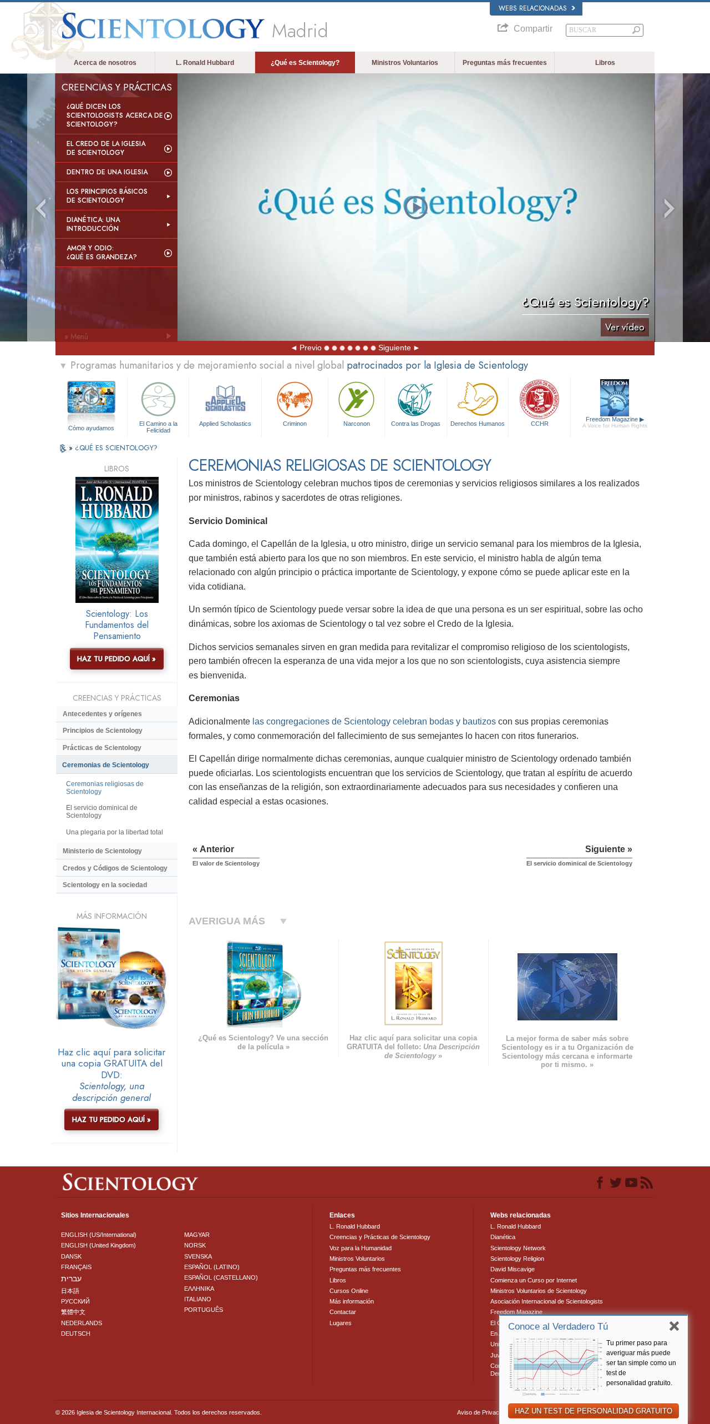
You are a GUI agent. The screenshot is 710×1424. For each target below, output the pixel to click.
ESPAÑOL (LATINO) (212, 1267)
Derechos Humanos (477, 423)
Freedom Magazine (614, 422)
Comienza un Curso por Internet (533, 1280)
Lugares (340, 1323)
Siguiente (394, 347)
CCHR (540, 423)
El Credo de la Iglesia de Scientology (106, 148)
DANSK (71, 1256)
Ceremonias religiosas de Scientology (105, 788)
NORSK (195, 1245)
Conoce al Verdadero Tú (558, 1326)
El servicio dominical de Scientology (102, 811)
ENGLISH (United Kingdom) (98, 1245)
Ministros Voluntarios (405, 63)
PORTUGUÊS (203, 1309)
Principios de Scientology (103, 730)
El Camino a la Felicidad (158, 426)
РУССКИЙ (75, 1301)
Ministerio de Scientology (102, 851)
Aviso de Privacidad (483, 1412)
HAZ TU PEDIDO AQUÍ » (116, 658)
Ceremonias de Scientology (105, 765)
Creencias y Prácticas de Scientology (379, 1237)
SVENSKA (198, 1256)
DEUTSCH (75, 1333)
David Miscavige (512, 1269)
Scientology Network (518, 1248)
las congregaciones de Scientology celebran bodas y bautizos (374, 721)
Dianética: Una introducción (93, 224)
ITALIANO (197, 1299)
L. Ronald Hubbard (205, 63)
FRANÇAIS (76, 1267)
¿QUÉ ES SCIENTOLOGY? (116, 447)
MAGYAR (197, 1234)
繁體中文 (73, 1312)
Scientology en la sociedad (105, 885)
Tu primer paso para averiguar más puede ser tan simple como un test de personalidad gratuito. (641, 1363)
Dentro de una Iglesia (107, 172)
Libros (605, 63)
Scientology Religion (517, 1258)
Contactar (342, 1312)
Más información (351, 1301)
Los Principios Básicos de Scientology (107, 196)
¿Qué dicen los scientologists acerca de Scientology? (115, 115)
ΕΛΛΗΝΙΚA (199, 1288)
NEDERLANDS (81, 1323)
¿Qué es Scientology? (305, 63)
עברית (71, 1278)
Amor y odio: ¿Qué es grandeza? (102, 252)
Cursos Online (348, 1290)
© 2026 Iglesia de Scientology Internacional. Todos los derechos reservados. (158, 1412)
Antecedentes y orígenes (102, 714)
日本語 (70, 1290)
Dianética (502, 1237)
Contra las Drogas (415, 423)
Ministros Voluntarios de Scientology (538, 1290)
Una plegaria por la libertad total (114, 832)
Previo (311, 347)
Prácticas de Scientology (102, 748)
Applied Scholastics (225, 423)
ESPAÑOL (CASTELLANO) (221, 1277)
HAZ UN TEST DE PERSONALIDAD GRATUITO (593, 1411)
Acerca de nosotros (105, 63)
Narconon (356, 423)
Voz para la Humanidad (360, 1248)
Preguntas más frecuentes (505, 63)
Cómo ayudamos (91, 428)
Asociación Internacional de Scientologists (546, 1301)
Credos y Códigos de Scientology (115, 868)
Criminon (295, 423)
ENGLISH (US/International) (98, 1234)
